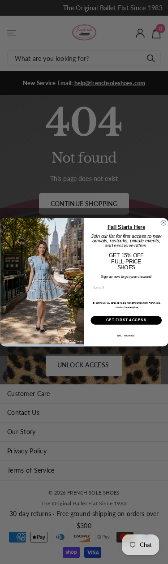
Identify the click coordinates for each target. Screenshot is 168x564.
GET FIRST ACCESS (126, 320)
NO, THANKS (126, 335)
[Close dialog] (163, 222)
